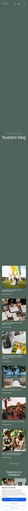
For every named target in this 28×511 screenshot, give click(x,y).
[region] (14, 498)
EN (18, 4)
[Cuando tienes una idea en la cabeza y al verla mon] (20, 484)
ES (19, 4)
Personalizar (14, 503)
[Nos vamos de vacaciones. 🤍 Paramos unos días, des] (8, 484)
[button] (15, 4)
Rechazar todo (14, 507)
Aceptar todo (14, 499)
